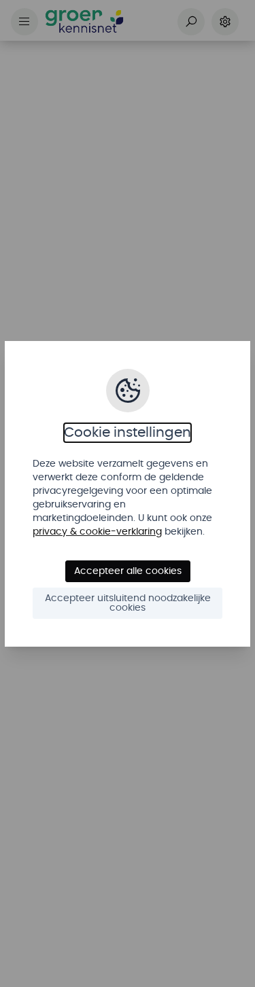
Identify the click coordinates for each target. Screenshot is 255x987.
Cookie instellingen (127, 432)
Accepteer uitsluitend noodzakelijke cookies (128, 603)
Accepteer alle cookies (128, 571)
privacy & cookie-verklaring (97, 532)
